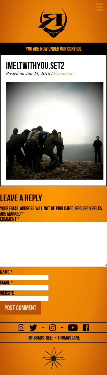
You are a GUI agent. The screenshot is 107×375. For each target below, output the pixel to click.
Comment (63, 73)
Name (6, 272)
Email (6, 283)
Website (7, 293)
